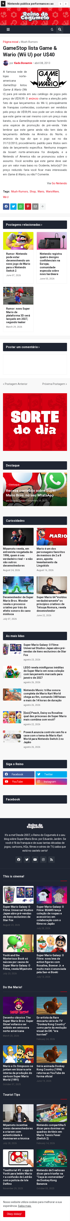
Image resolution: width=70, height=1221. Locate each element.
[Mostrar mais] (42, 206)
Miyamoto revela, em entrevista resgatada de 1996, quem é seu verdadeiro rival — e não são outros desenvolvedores (18, 557)
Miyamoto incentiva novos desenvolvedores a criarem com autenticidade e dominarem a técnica (18, 1132)
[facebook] (18, 859)
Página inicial (10, 42)
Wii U (6, 197)
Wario (41, 191)
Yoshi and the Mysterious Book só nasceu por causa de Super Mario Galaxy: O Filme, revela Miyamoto (17, 962)
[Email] (35, 206)
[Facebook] (6, 206)
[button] (60, 4)
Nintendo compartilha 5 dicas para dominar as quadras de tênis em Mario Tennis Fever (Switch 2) (51, 1132)
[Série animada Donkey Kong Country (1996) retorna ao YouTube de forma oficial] (52, 1054)
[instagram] (43, 859)
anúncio (33, 98)
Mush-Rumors (29, 42)
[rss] (51, 859)
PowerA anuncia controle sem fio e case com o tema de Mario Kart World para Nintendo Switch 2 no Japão (45, 737)
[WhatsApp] (21, 206)
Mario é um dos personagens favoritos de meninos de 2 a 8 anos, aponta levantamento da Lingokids (51, 557)
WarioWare (52, 191)
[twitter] (27, 859)
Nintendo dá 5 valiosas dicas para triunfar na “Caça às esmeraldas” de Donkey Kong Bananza (51, 1177)
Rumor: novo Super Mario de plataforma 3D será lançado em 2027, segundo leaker (18, 315)
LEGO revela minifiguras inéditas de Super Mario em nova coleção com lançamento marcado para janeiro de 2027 (44, 672)
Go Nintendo (59, 183)
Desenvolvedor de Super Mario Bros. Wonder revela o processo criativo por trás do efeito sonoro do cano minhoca (18, 606)
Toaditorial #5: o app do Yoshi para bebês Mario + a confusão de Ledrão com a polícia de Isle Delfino (18, 1177)
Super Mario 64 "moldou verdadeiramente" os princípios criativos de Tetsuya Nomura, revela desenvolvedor (52, 604)
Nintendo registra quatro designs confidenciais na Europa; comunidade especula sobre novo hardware (51, 264)
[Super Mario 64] (52, 585)
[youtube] (35, 859)
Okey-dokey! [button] (14, 1213)
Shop (33, 191)
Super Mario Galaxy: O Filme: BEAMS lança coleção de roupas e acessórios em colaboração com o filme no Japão (50, 915)
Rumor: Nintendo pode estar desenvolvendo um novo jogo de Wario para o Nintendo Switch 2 (18, 262)
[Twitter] (13, 206)
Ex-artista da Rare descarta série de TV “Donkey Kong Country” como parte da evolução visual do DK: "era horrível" (52, 1026)
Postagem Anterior (16, 383)
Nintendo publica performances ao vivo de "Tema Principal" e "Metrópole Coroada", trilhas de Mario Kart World (30, 4)
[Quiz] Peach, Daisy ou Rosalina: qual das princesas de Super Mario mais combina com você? (45, 716)
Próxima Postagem (53, 383)
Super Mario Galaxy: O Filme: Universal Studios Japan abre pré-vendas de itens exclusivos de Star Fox (45, 650)
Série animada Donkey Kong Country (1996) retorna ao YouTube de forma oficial (51, 1071)
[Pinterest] (28, 206)
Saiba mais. (25, 1205)
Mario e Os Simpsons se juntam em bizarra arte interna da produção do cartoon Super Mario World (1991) (18, 1073)
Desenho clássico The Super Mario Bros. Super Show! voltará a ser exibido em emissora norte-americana (18, 1024)
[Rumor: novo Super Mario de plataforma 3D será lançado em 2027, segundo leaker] (18, 296)
